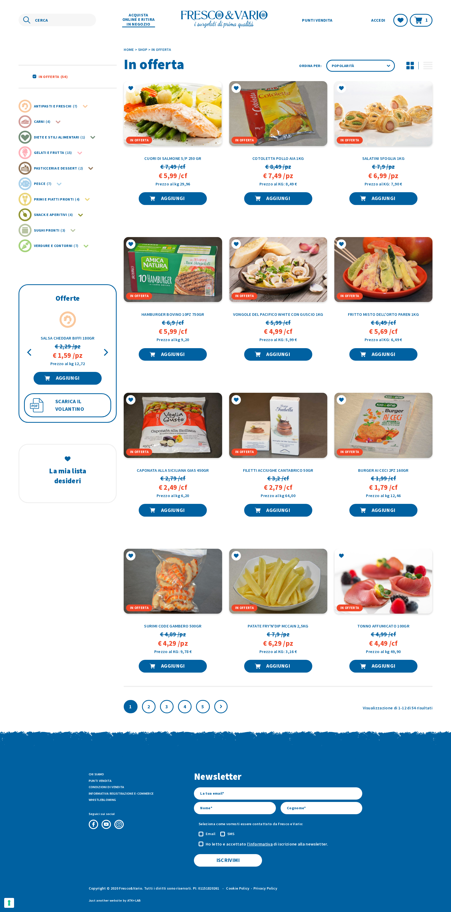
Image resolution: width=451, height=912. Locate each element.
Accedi (378, 20)
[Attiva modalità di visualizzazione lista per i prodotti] (428, 66)
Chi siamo (96, 774)
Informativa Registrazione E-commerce (121, 793)
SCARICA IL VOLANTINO (69, 405)
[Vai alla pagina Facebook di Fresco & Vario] (93, 824)
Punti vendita (317, 19)
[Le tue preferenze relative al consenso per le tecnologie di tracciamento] (9, 903)
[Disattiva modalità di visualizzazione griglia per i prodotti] (410, 66)
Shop (142, 49)
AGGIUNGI (68, 378)
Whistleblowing (102, 800)
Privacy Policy (265, 888)
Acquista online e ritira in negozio (138, 20)
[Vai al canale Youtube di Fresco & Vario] (106, 824)
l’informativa (260, 844)
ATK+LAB (134, 900)
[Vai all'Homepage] (225, 20)
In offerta (53, 76)
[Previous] (30, 352)
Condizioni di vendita (106, 787)
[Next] (105, 352)
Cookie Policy (237, 888)
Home (129, 49)
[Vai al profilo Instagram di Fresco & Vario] (119, 824)
